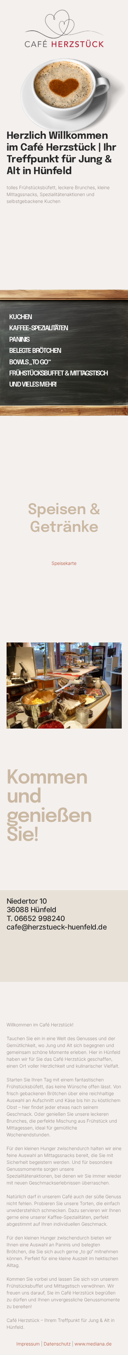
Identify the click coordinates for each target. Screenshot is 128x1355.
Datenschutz (57, 1343)
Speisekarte (64, 563)
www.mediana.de (93, 1343)
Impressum (28, 1343)
